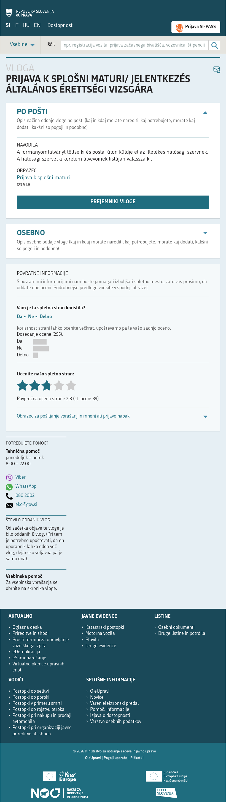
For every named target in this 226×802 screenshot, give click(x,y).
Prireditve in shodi (30, 633)
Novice (97, 697)
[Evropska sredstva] (166, 791)
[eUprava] (30, 10)
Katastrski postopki (104, 627)
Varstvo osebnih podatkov (115, 721)
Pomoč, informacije (109, 709)
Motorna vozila (100, 633)
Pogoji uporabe (116, 758)
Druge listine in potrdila (181, 633)
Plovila (92, 640)
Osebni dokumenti (176, 627)
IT (16, 25)
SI (8, 25)
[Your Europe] (59, 774)
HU (26, 25)
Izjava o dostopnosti (110, 715)
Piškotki (137, 758)
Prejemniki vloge (113, 202)
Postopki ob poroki (30, 697)
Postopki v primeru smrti (37, 703)
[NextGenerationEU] (166, 774)
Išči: (50, 44)
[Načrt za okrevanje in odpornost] (59, 791)
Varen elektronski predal (114, 703)
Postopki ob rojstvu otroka (38, 709)
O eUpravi (99, 691)
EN (37, 25)
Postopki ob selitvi (30, 691)
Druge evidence (100, 646)
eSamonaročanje (29, 658)
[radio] (59, 386)
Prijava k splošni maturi (43, 178)
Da (19, 317)
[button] (216, 70)
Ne (31, 317)
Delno (46, 317)
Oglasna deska (27, 627)
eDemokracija (26, 652)
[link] (23, 45)
